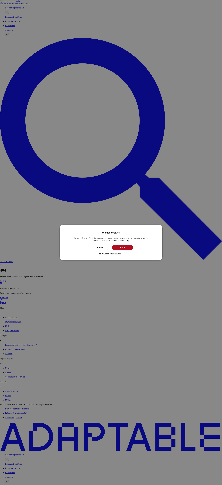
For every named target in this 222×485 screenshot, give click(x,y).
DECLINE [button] (99, 247)
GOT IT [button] (122, 247)
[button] (111, 254)
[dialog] (111, 242)
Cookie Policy (124, 240)
